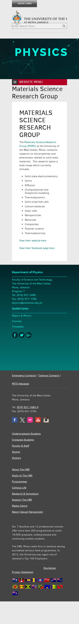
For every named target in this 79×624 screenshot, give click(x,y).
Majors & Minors (21, 315)
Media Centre (19, 506)
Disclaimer (50, 568)
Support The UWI (22, 500)
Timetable (18, 326)
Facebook (15, 335)
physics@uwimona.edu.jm (27, 303)
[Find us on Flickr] (30, 422)
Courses (16, 321)
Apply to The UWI (22, 475)
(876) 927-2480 (26, 295)
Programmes (19, 481)
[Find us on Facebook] (14, 422)
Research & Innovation (25, 493)
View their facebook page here (36, 248)
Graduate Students (23, 440)
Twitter (22, 335)
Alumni (16, 452)
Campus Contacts (49, 375)
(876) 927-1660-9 (27, 407)
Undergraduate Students (26, 433)
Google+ (29, 335)
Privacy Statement (22, 572)
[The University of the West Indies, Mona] (39, 17)
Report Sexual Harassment (27, 512)
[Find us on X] (22, 422)
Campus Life (19, 487)
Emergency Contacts (24, 375)
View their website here (32, 240)
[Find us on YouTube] (38, 422)
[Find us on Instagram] (46, 422)
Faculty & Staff (20, 446)
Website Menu (31, 82)
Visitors (16, 458)
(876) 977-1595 (27, 299)
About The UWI (21, 469)
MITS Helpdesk (20, 384)
